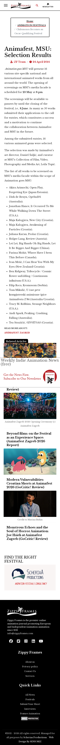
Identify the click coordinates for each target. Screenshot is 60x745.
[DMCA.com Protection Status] (30, 718)
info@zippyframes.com (20, 633)
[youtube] (40, 640)
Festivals (30, 699)
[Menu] (6, 5)
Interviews (30, 709)
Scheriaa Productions (35, 737)
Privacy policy (30, 666)
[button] (37, 5)
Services (30, 676)
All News (30, 695)
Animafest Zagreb (17, 332)
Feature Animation (30, 713)
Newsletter (48, 7)
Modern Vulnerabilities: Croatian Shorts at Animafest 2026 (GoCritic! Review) (29, 483)
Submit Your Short (30, 704)
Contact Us (30, 671)
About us (30, 662)
